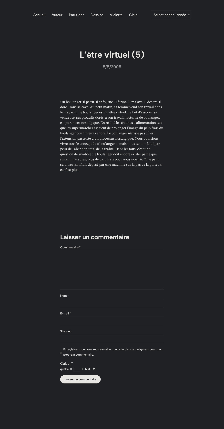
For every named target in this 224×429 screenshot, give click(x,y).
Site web (65, 331)
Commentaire (70, 247)
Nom (64, 295)
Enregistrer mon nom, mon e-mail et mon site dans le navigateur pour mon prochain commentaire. (113, 352)
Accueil (39, 15)
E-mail (65, 313)
